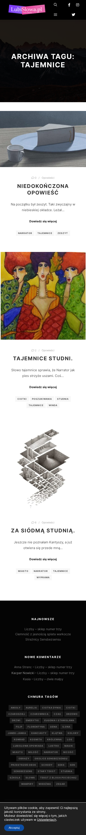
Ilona (66, 726)
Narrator (25, 233)
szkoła (15, 777)
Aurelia (31, 707)
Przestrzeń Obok (23, 765)
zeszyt (63, 233)
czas (57, 714)
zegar (60, 784)
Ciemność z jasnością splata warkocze (43, 634)
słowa (30, 777)
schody (46, 765)
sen (72, 765)
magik (68, 745)
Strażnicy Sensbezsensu (43, 639)
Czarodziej (16, 714)
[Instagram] (77, 5)
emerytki (32, 720)
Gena (53, 726)
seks (61, 765)
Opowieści (48, 177)
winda (53, 405)
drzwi (16, 720)
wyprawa (43, 577)
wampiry (27, 784)
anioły (16, 707)
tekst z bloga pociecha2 (58, 777)
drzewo (72, 714)
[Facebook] (69, 5)
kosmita (36, 739)
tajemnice (44, 233)
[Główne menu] (56, 15)
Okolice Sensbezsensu (51, 758)
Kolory (73, 733)
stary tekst (47, 771)
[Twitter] (73, 15)
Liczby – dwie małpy (48, 679)
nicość (68, 752)
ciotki (22, 399)
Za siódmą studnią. (43, 530)
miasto (23, 571)
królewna (54, 739)
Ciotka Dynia (51, 707)
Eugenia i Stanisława (59, 720)
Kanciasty (39, 733)
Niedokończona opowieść (43, 189)
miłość (33, 752)
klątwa (57, 733)
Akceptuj (14, 827)
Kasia (27, 679)
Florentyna (36, 726)
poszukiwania (42, 399)
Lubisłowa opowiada (28, 745)
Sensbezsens (23, 771)
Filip (19, 726)
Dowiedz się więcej (43, 221)
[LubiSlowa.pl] (26, 10)
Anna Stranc (23, 667)
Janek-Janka (17, 733)
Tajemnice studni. (43, 358)
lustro (54, 745)
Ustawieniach (46, 819)
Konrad (19, 739)
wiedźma (45, 784)
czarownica (39, 714)
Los (69, 739)
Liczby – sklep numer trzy (43, 629)
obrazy (24, 758)
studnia (63, 399)
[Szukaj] (56, 5)
